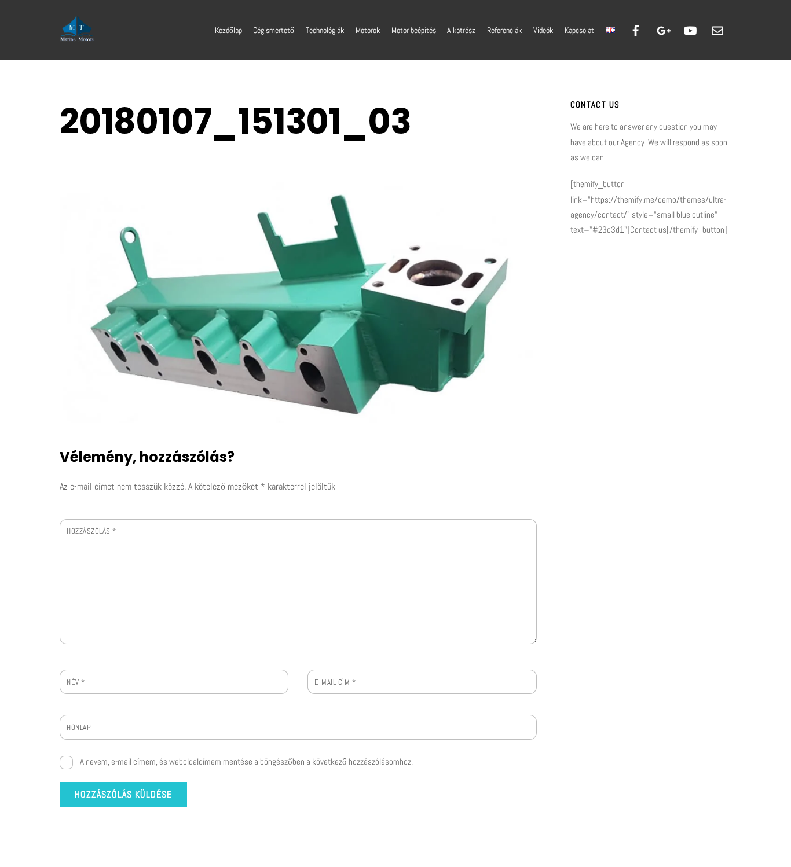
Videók (543, 30)
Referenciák (504, 30)
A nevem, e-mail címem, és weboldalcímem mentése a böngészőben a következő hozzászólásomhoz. (246, 761)
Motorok (368, 30)
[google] (663, 29)
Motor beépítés (413, 30)
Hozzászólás (91, 531)
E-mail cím (335, 682)
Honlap (79, 727)
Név (76, 682)
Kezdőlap (228, 30)
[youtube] (690, 29)
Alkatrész (461, 30)
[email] (717, 29)
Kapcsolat (579, 30)
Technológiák (325, 30)
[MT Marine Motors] (77, 37)
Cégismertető (273, 30)
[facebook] (635, 29)
